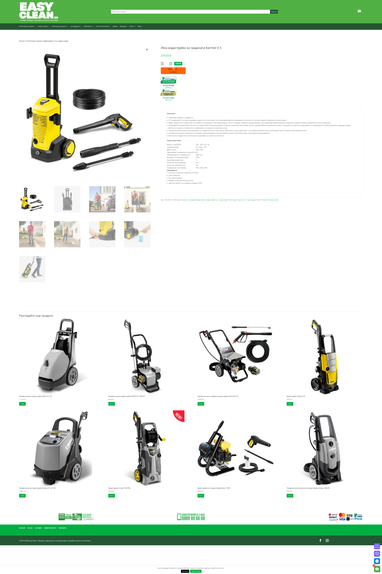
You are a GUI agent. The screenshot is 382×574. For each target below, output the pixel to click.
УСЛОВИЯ (38, 528)
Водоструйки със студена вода (216, 200)
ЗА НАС (30, 528)
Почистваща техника (26, 26)
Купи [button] (22, 404)
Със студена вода (61, 41)
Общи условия (195, 571)
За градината (75, 26)
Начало (22, 41)
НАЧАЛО (22, 528)
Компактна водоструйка (270, 200)
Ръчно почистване (102, 26)
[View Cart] (359, 12)
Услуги (131, 26)
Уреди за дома (43, 26)
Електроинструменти (59, 26)
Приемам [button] (185, 571)
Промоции (123, 26)
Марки (115, 26)
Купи (178, 63)
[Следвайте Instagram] (327, 541)
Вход (139, 26)
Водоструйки (48, 41)
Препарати (88, 26)
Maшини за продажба (188, 200)
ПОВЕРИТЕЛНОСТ (50, 528)
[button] (147, 49)
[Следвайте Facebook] (320, 541)
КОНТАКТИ (62, 528)
